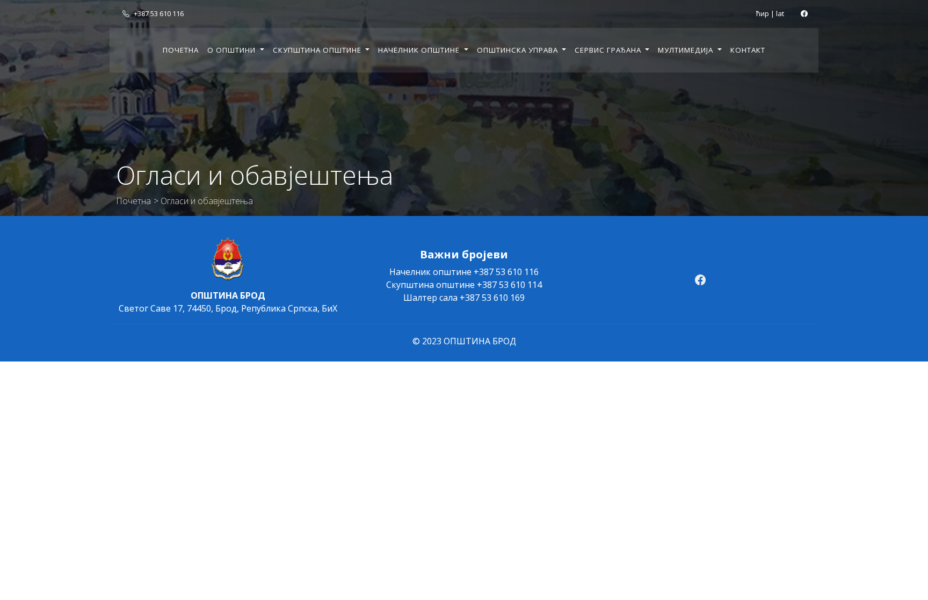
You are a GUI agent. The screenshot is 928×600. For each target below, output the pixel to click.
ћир (762, 13)
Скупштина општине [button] (318, 50)
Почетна (181, 50)
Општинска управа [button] (518, 50)
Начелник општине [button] (420, 50)
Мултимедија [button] (686, 50)
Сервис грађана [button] (609, 50)
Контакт (747, 50)
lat (780, 13)
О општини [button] (232, 50)
